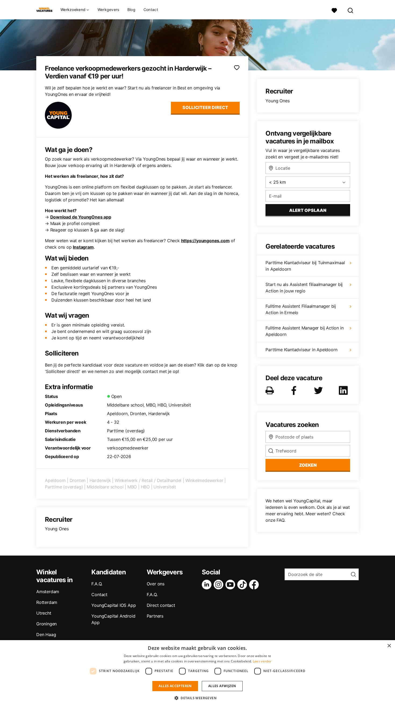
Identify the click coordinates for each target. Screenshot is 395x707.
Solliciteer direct (205, 107)
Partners (155, 616)
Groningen (46, 623)
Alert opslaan (307, 210)
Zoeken (308, 465)
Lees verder (262, 661)
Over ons (155, 583)
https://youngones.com (205, 240)
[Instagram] (219, 584)
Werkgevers (108, 9)
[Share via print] (270, 390)
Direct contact (161, 605)
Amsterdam (47, 591)
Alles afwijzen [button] (222, 686)
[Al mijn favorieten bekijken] (334, 9)
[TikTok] (243, 584)
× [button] (389, 646)
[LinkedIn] (208, 584)
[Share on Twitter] (319, 390)
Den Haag (46, 634)
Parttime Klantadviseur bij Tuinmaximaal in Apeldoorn (305, 266)
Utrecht (43, 613)
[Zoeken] (351, 9)
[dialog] (197, 673)
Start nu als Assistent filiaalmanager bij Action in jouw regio (304, 287)
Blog (131, 9)
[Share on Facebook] (295, 390)
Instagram (83, 247)
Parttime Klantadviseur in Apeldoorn (301, 349)
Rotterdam (46, 602)
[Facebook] (255, 584)
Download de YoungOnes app (80, 217)
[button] (197, 698)
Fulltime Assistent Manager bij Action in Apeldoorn (304, 331)
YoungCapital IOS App (113, 605)
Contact (150, 9)
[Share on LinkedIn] (344, 390)
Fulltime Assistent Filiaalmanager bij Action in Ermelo (300, 309)
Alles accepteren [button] (175, 686)
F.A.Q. (96, 583)
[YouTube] (231, 584)
